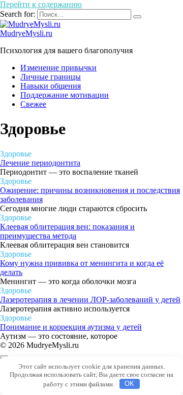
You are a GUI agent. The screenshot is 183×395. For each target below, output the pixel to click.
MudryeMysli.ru (26, 33)
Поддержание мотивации (64, 95)
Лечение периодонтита (40, 163)
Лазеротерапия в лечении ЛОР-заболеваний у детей (90, 299)
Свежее (33, 104)
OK (129, 383)
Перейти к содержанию (41, 4)
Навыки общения (50, 86)
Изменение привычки (58, 67)
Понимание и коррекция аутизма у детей (71, 327)
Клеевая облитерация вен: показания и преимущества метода (67, 231)
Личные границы (50, 76)
